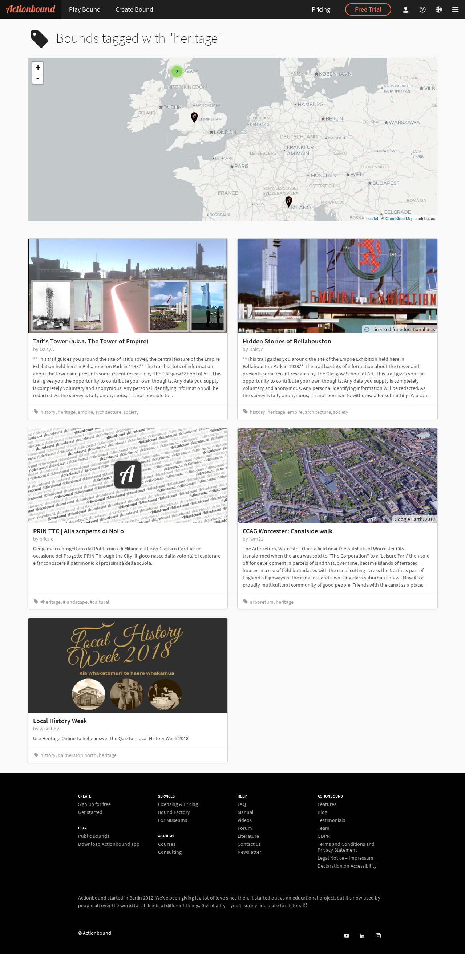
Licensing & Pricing (178, 804)
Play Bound (85, 9)
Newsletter (249, 852)
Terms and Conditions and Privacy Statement (346, 847)
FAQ (242, 804)
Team (323, 828)
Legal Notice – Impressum (345, 858)
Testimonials (331, 820)
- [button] (37, 78)
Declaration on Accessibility (347, 866)
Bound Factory (174, 812)
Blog (322, 812)
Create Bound (134, 9)
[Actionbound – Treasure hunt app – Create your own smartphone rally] (30, 9)
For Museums (172, 820)
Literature (248, 836)
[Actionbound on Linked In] (362, 936)
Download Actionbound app (109, 844)
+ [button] (38, 67)
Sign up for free (94, 804)
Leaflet (372, 218)
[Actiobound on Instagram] (378, 936)
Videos (245, 820)
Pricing (321, 9)
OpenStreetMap (399, 218)
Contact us (249, 844)
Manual (246, 812)
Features (327, 804)
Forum (245, 828)
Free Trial (368, 9)
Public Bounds (93, 836)
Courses (166, 844)
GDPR (324, 836)
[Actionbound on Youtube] (346, 936)
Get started (90, 812)
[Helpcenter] (423, 9)
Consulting (170, 852)
